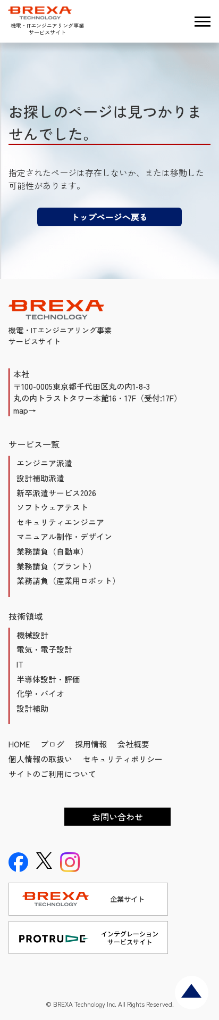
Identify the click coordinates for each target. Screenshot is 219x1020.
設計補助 (32, 708)
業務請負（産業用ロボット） (68, 580)
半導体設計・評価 (48, 679)
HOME (19, 744)
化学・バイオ (40, 693)
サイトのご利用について (52, 773)
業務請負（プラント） (56, 566)
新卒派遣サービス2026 (56, 492)
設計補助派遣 (40, 477)
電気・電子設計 (44, 649)
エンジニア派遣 (44, 462)
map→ (24, 410)
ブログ (52, 744)
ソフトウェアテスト (52, 507)
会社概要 (133, 744)
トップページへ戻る (109, 217)
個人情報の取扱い (40, 758)
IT (19, 664)
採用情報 (91, 744)
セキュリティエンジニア (60, 522)
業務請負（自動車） (52, 551)
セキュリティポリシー (123, 758)
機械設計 (32, 634)
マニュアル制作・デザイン (64, 536)
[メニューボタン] (202, 21)
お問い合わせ (117, 816)
